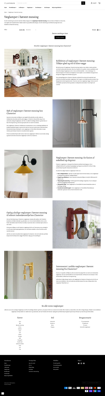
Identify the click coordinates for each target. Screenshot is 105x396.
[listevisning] (100, 30)
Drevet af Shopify (7, 384)
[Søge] (83, 3)
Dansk (84, 382)
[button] (2, 393)
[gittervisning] (98, 30)
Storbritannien (94, 382)
